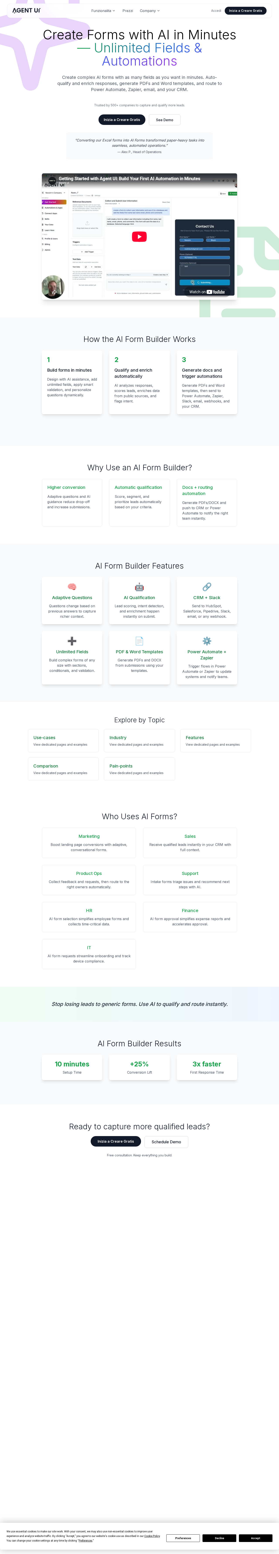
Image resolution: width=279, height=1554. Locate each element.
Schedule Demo (166, 1142)
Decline (219, 1538)
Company (148, 11)
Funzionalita (101, 11)
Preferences (183, 1538)
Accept (255, 1538)
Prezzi (127, 11)
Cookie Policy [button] (152, 1536)
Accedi (216, 10)
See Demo (164, 120)
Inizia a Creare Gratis (245, 10)
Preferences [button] (85, 1540)
